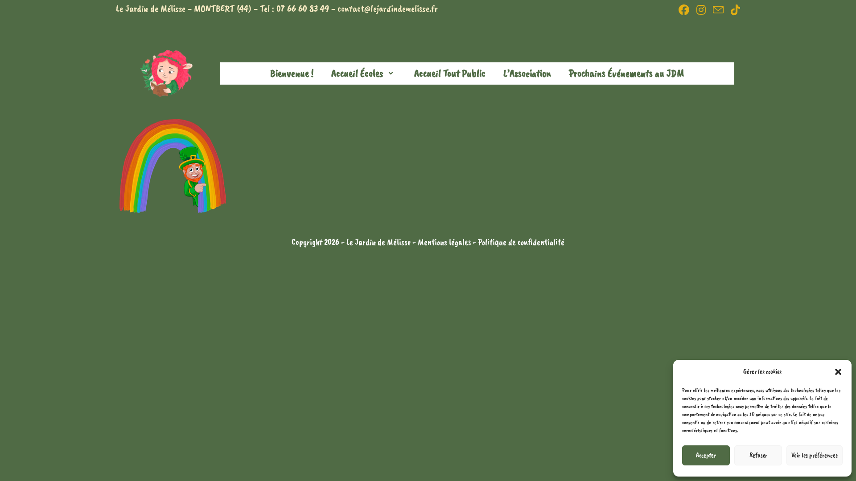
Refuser (758, 455)
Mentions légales (445, 242)
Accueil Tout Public (450, 73)
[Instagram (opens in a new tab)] (701, 9)
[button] (838, 371)
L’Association (527, 73)
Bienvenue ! (291, 73)
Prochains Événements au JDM (626, 73)
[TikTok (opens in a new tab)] (733, 9)
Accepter (706, 455)
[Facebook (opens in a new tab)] (684, 9)
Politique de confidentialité (521, 242)
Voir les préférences (814, 455)
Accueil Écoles (357, 73)
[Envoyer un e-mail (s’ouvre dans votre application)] (718, 9)
